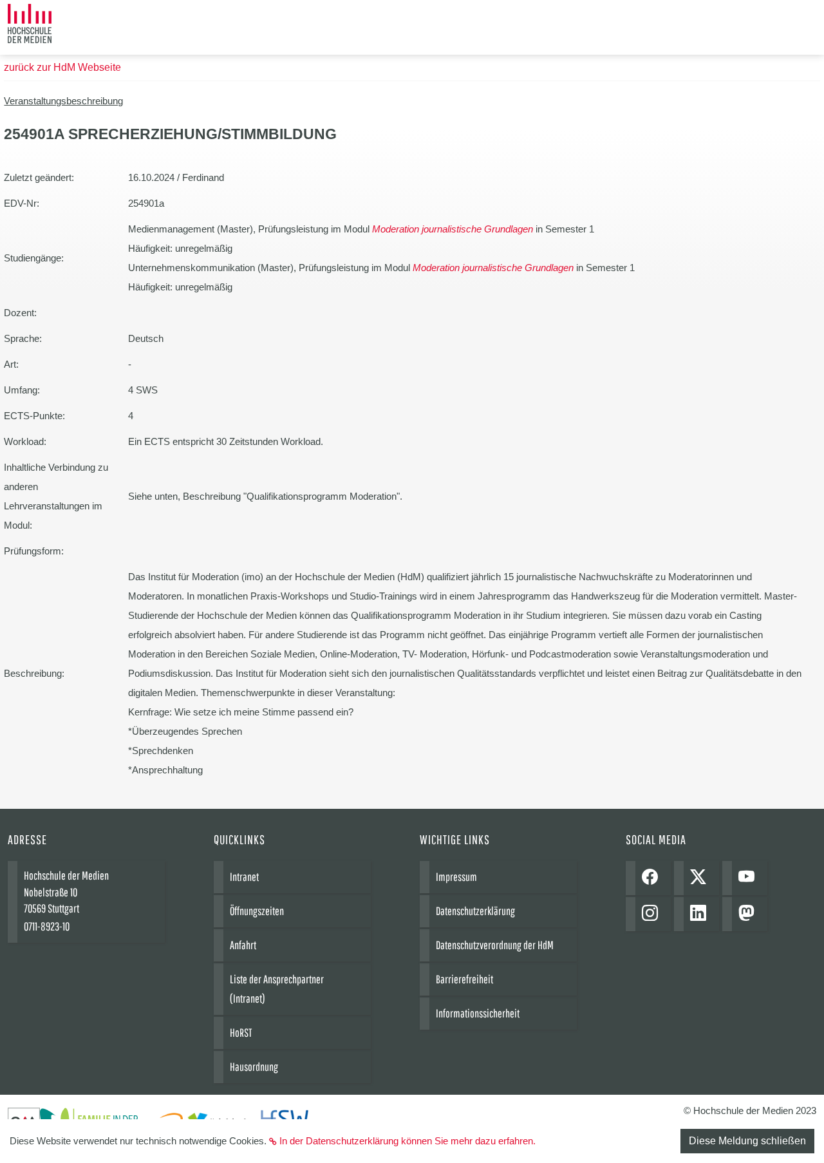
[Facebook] (653, 878)
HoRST (241, 1032)
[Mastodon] (749, 914)
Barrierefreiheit (464, 979)
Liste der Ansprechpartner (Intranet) (277, 988)
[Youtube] (749, 878)
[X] (701, 878)
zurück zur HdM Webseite (62, 67)
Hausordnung (254, 1066)
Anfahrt (243, 945)
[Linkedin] (701, 914)
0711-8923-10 (47, 926)
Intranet (244, 877)
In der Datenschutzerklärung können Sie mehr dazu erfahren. (407, 1140)
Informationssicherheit (478, 1013)
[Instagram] (653, 914)
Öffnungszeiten (257, 911)
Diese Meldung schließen (747, 1140)
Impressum (456, 877)
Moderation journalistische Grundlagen (452, 228)
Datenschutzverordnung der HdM (495, 945)
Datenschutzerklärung (475, 911)
